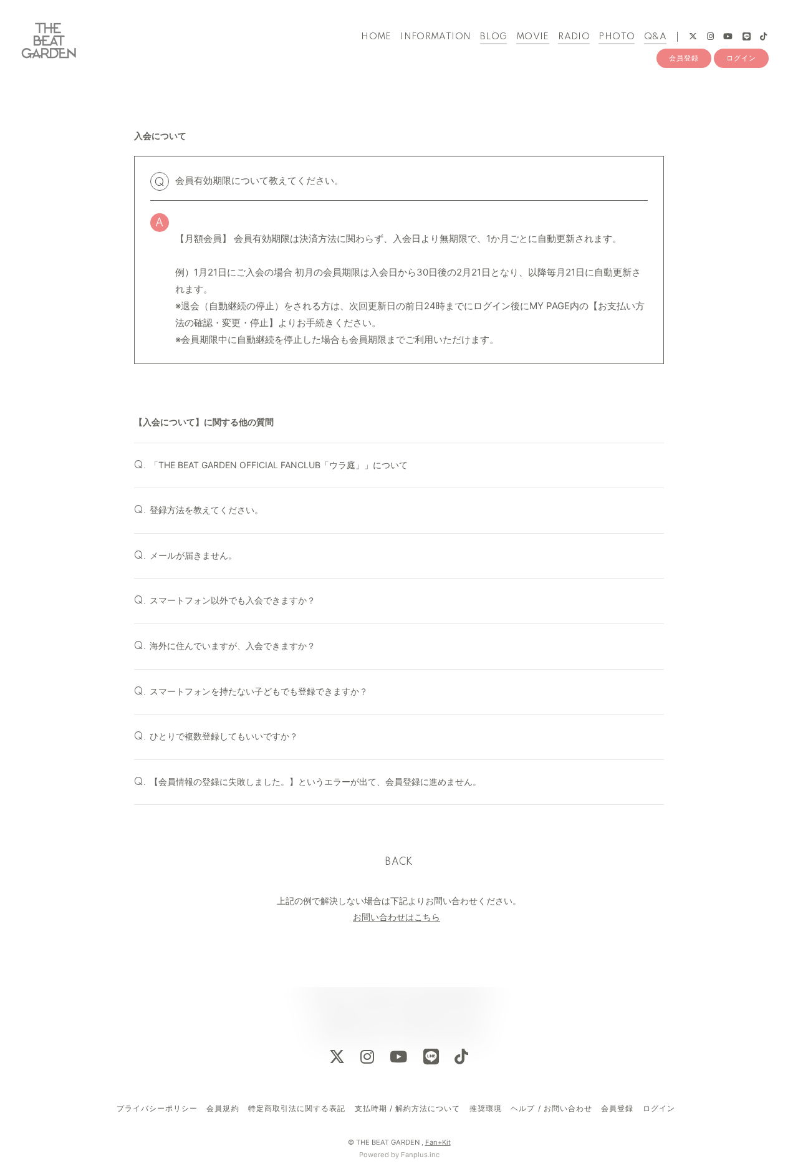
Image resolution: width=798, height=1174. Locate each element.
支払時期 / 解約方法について (408, 1108)
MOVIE (532, 36)
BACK (399, 862)
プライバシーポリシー (157, 1108)
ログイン (741, 58)
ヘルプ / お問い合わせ (551, 1108)
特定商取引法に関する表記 (296, 1108)
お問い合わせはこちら (396, 917)
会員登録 (684, 58)
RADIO (574, 36)
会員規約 (222, 1108)
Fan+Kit (438, 1142)
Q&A (655, 36)
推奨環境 (485, 1108)
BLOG (493, 36)
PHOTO (616, 36)
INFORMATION (435, 36)
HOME (376, 36)
